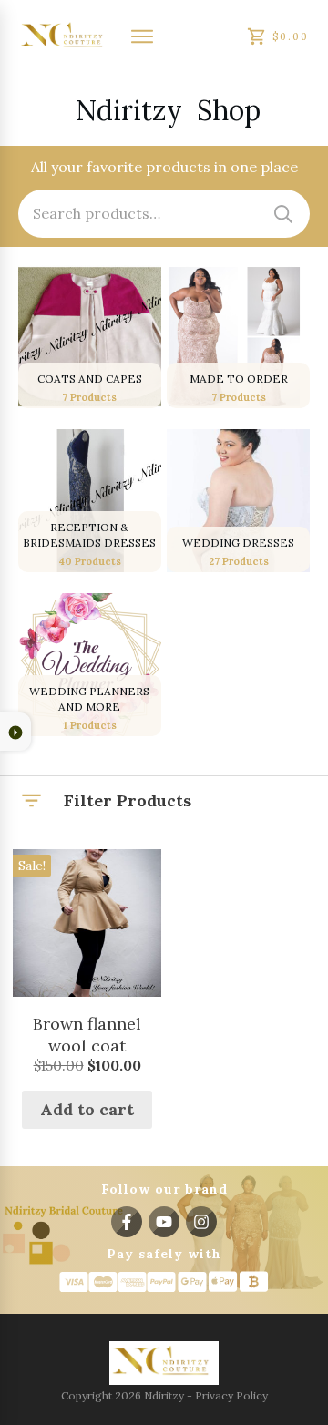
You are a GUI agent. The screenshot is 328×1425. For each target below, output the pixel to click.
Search (283, 213)
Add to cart (87, 1109)
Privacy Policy (231, 1395)
